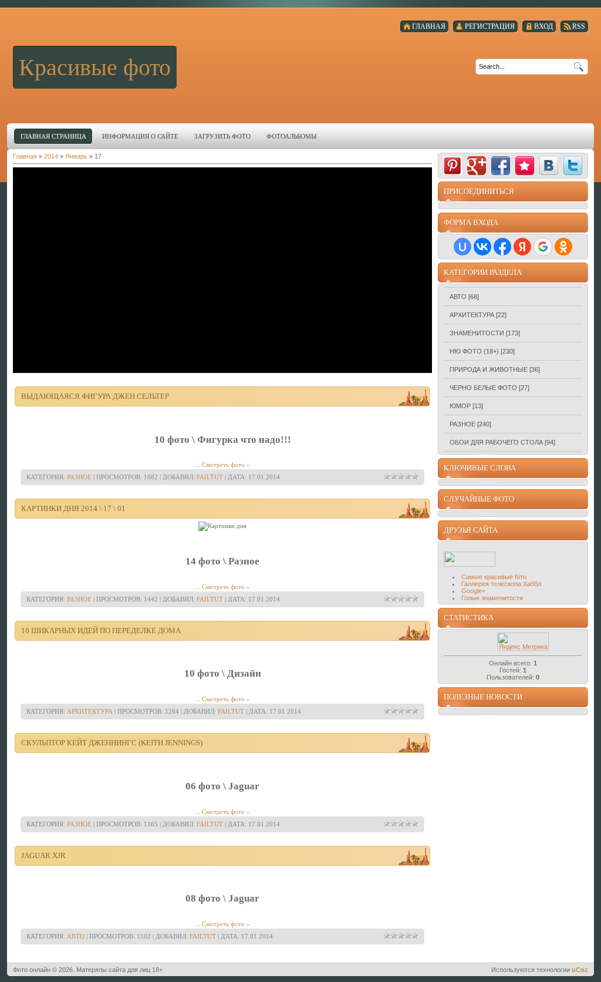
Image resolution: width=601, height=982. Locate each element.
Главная (25, 156)
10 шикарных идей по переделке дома (101, 630)
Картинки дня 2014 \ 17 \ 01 (73, 508)
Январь (76, 156)
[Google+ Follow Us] (476, 165)
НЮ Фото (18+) (474, 351)
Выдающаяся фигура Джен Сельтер (95, 396)
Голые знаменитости (492, 597)
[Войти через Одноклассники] (563, 246)
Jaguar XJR (43, 855)
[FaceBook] (500, 165)
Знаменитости (477, 333)
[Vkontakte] (548, 165)
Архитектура (90, 711)
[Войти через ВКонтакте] (482, 246)
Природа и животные (489, 369)
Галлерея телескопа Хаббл (501, 583)
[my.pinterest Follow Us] (452, 165)
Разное (79, 476)
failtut (210, 476)
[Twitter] (572, 165)
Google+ (473, 590)
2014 (51, 156)
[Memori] (524, 165)
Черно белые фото (483, 387)
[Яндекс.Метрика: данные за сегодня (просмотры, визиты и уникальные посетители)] (523, 642)
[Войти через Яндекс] (522, 246)
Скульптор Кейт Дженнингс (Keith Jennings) (111, 742)
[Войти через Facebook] (502, 246)
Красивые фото (95, 67)
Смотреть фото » (226, 464)
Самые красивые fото (493, 576)
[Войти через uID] (462, 246)
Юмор (460, 405)
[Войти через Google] (543, 246)
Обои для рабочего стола (496, 442)
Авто (76, 936)
